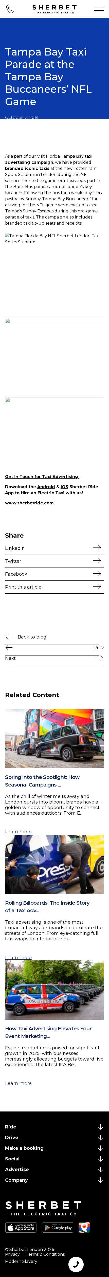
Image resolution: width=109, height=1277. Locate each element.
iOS (64, 486)
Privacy (12, 1254)
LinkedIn (15, 548)
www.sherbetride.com (29, 503)
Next (10, 658)
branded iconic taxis (27, 168)
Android (46, 486)
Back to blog (32, 637)
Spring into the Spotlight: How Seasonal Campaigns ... (42, 781)
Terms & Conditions (45, 1254)
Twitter (13, 561)
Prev (99, 647)
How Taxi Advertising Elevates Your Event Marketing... (48, 1032)
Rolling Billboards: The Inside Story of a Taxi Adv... (47, 907)
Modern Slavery (21, 1261)
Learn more (18, 832)
